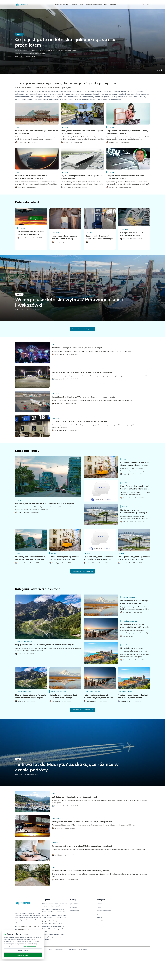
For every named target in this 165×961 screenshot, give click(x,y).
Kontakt (51, 949)
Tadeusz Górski (20, 310)
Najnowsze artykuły (61, 5)
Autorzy (73, 899)
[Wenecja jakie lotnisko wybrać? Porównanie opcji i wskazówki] (82, 288)
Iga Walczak (74, 904)
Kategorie (101, 899)
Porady (81, 5)
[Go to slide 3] (161, 70)
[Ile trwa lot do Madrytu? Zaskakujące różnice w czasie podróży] (82, 752)
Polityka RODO (59, 949)
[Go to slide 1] (157, 70)
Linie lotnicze (101, 921)
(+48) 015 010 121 (23, 929)
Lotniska (74, 5)
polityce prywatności (29, 946)
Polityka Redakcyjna (71, 949)
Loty (105, 5)
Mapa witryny (83, 949)
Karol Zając (18, 56)
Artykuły (46, 899)
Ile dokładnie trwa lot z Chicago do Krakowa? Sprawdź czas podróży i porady (53, 929)
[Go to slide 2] (159, 70)
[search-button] (143, 5)
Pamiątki (113, 5)
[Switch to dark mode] (148, 4)
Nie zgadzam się (23, 950)
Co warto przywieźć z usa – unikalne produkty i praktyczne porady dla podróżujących (53, 937)
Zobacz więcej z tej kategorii (81, 329)
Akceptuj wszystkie (23, 955)
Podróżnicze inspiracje (94, 5)
